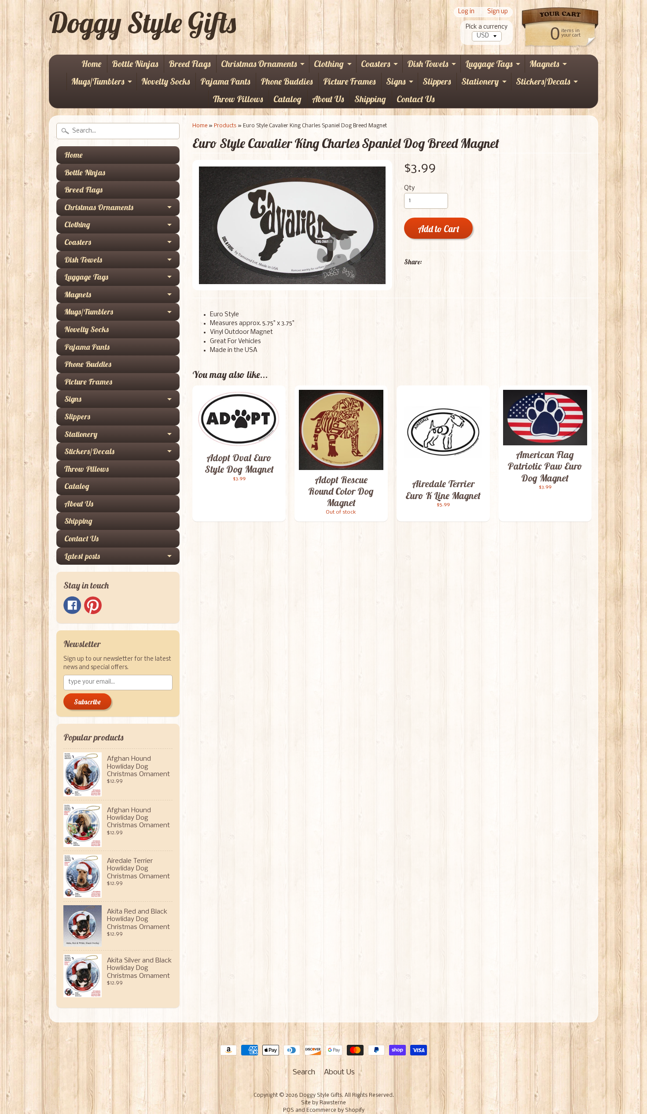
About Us (328, 98)
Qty (409, 188)
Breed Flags (189, 63)
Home (91, 63)
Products (225, 126)
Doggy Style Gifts (142, 22)
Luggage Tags (488, 63)
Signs (395, 81)
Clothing (329, 63)
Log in (466, 12)
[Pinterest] (93, 605)
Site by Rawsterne (323, 1103)
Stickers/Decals (543, 81)
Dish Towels (427, 63)
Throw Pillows (238, 98)
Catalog (287, 98)
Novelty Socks (165, 81)
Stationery (480, 81)
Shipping (370, 98)
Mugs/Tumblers (97, 81)
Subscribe (87, 701)
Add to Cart (439, 228)
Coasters (375, 63)
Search (304, 1072)
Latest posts (82, 556)
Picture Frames (349, 81)
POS (288, 1110)
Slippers (437, 81)
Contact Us (415, 98)
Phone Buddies (286, 81)
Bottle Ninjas (135, 63)
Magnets (544, 63)
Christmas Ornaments (259, 63)
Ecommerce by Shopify (335, 1110)
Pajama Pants (225, 81)
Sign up (497, 12)
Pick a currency (486, 27)
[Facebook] (72, 605)
